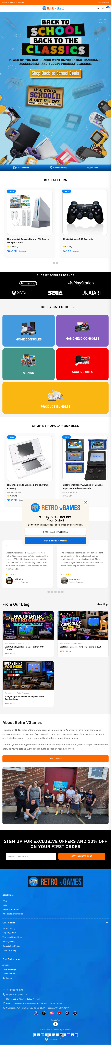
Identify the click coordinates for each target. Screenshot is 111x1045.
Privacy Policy (8, 941)
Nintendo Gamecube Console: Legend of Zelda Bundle (82, 486)
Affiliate (6, 965)
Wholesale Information (12, 913)
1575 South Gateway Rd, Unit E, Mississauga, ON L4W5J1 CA (37, 1008)
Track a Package (9, 969)
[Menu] (5, 8)
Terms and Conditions (12, 937)
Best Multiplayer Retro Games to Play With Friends (24, 648)
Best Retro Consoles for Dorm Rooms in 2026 (80, 646)
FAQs (4, 905)
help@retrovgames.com (17, 994)
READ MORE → (11, 653)
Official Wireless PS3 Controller (22, 239)
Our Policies (8, 922)
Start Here (8, 894)
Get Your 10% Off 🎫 (55, 540)
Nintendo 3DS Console (73, 239)
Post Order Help (11, 959)
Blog (4, 900)
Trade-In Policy (9, 950)
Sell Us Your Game (10, 909)
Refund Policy (8, 928)
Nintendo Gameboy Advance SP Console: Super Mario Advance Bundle (27, 486)
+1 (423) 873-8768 (14, 990)
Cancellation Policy (11, 946)
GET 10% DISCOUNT (81, 856)
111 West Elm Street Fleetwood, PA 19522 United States (34, 1003)
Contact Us (7, 978)
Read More (55, 758)
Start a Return (8, 973)
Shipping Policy (9, 932)
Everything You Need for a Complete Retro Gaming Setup (24, 697)
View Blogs (103, 604)
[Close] (85, 502)
